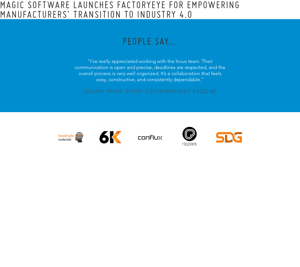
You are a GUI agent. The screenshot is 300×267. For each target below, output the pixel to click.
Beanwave (167, 248)
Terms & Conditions (156, 245)
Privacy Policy (141, 245)
